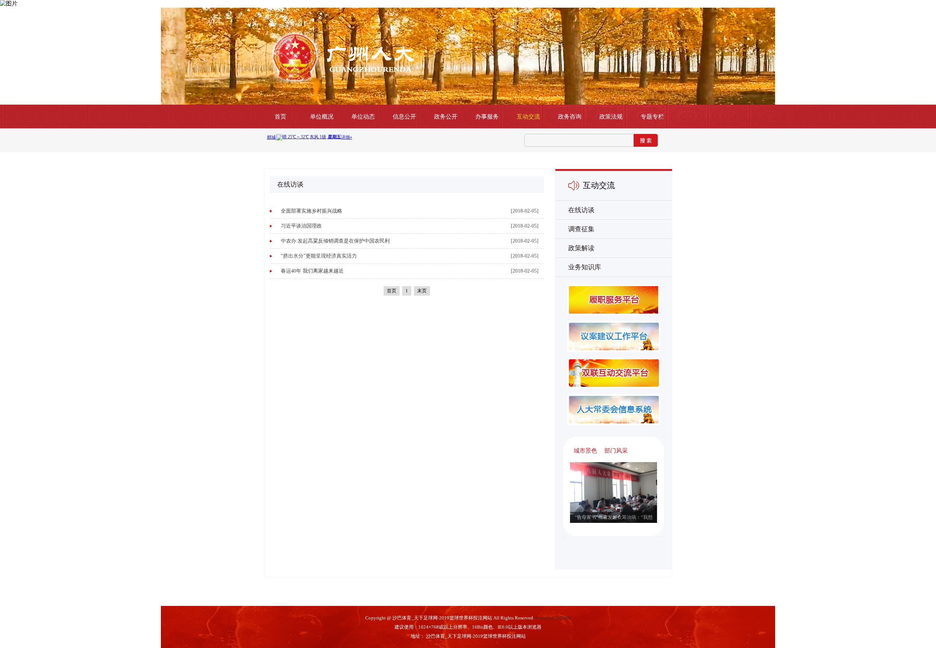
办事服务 (487, 116)
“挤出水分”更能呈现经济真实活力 (319, 256)
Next (606, 500)
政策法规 (611, 116)
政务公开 (445, 116)
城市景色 (585, 450)
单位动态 (363, 116)
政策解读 (581, 248)
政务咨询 (569, 116)
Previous (621, 500)
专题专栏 (652, 116)
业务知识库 (584, 267)
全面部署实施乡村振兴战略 (311, 211)
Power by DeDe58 (553, 618)
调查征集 (581, 229)
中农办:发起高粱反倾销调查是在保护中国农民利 (335, 241)
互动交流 (528, 116)
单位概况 (321, 116)
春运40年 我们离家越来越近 (312, 271)
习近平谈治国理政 (301, 226)
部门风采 (616, 450)
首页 (280, 116)
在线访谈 (581, 210)
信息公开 (404, 116)
